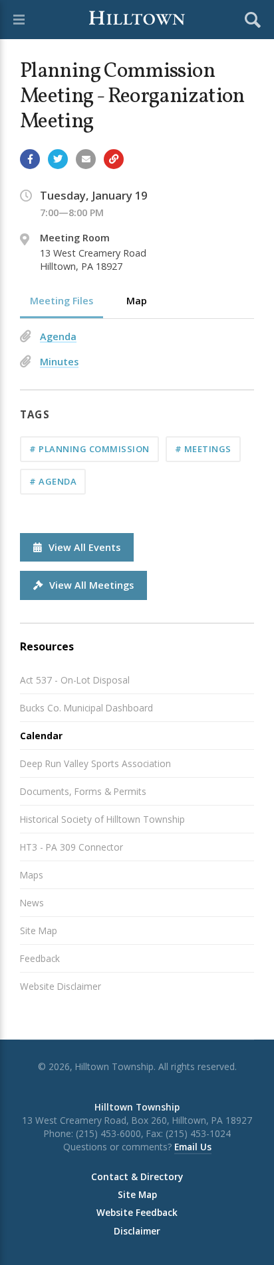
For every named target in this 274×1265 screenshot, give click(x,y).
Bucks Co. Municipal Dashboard (86, 707)
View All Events (84, 547)
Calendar (41, 735)
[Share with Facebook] (30, 159)
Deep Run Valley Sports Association (95, 763)
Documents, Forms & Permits (83, 791)
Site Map (38, 930)
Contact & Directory (137, 1176)
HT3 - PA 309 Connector (71, 847)
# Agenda (52, 481)
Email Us (192, 1146)
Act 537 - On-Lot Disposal (75, 680)
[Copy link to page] (114, 159)
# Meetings (203, 449)
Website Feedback (137, 1212)
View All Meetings (91, 585)
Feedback (40, 958)
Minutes (59, 361)
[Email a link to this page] (86, 159)
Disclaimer (137, 1231)
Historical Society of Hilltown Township (102, 819)
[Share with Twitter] (58, 159)
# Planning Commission (89, 449)
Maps (31, 875)
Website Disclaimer (60, 986)
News (32, 902)
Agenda (58, 336)
